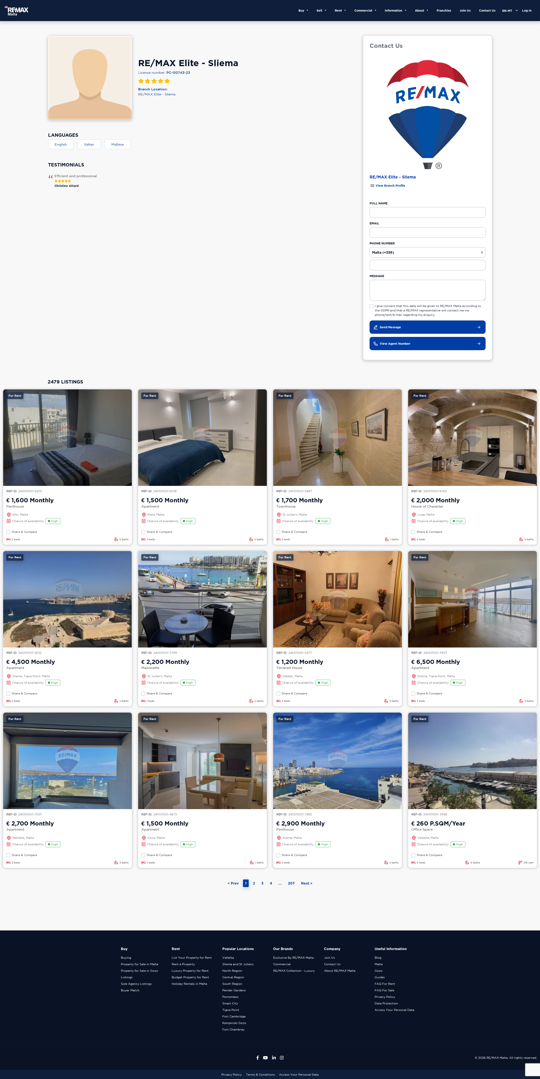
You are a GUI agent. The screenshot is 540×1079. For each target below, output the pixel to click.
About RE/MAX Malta (339, 970)
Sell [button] (320, 10)
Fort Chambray (233, 1029)
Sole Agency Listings (136, 983)
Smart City (230, 1003)
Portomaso (230, 997)
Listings (126, 977)
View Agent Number (395, 343)
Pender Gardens (234, 990)
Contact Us (487, 10)
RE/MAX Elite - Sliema (157, 94)
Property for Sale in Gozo (139, 970)
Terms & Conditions (260, 1074)
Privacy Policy (385, 997)
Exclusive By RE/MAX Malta (293, 957)
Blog (378, 957)
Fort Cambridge (234, 1016)
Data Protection (386, 1003)
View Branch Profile (390, 185)
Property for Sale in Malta (139, 964)
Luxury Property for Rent (190, 970)
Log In (527, 10)
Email (374, 223)
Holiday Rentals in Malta (189, 983)
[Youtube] (265, 1058)
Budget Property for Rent (190, 977)
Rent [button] (339, 10)
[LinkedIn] (274, 1058)
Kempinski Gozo (234, 1023)
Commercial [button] (364, 10)
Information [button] (394, 10)
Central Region (233, 977)
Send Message (390, 327)
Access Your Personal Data (394, 1010)
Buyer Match (130, 990)
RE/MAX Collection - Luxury (294, 970)
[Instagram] (282, 1058)
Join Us (465, 10)
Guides (380, 977)
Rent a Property (183, 964)
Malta (379, 964)
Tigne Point (230, 1010)
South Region (232, 983)
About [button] (420, 10)
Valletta (228, 957)
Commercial (282, 964)
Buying (126, 957)
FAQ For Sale (384, 990)
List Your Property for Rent (192, 957)
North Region (232, 970)
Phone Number (382, 243)
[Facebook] (257, 1058)
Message (377, 275)
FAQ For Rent (385, 983)
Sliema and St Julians (238, 964)
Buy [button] (302, 10)
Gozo (378, 970)
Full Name (378, 203)
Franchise (444, 10)
